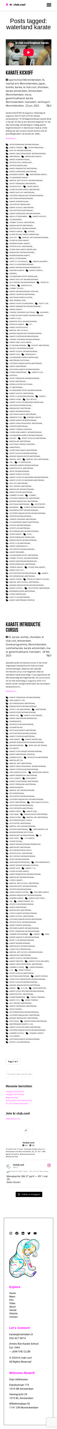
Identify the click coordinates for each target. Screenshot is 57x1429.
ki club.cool (29, 87)
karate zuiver (15, 579)
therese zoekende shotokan (22, 312)
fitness (12, 285)
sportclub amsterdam (19, 528)
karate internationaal (19, 159)
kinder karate (15, 309)
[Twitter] (29, 1233)
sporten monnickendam (20, 516)
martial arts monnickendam (35, 237)
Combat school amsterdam (21, 222)
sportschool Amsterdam (20, 246)
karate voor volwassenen (21, 303)
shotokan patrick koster (20, 297)
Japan (42, 83)
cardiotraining (36, 967)
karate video (15, 811)
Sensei (12, 1310)
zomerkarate (15, 721)
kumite (10, 87)
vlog (29, 534)
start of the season (18, 261)
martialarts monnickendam (22, 946)
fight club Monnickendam (21, 264)
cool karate (15, 778)
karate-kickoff (39, 216)
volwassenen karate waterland (23, 357)
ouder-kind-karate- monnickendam (25, 432)
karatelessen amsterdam (35, 1021)
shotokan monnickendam (21, 198)
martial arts (15, 459)
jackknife (44, 312)
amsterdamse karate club (21, 1024)
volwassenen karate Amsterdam (24, 522)
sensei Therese (31, 1000)
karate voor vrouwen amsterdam (24, 1027)
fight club (43, 303)
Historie (13, 1313)
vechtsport (40, 504)
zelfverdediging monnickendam (23, 531)
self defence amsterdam (20, 486)
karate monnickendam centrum (23, 291)
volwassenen (15, 219)
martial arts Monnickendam (22, 83)
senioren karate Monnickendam (23, 465)
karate (18, 87)
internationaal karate (19, 243)
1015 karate (14, 1036)
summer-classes (16, 967)
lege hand (14, 814)
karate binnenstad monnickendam (24, 306)
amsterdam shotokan (19, 360)
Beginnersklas (12, 1097)
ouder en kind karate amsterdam (24, 189)
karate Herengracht (18, 546)
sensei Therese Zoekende (20, 925)
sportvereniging (35, 147)
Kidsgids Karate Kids (15, 1091)
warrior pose (15, 417)
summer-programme (18, 934)
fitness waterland (17, 594)
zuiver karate (15, 534)
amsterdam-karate (38, 174)
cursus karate (15, 880)
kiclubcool (31, 399)
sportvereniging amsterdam (22, 564)
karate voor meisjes (33, 715)
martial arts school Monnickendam (25, 180)
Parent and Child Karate (20, 342)
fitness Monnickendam (34, 507)
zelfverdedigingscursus (20, 850)
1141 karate (29, 838)
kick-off (13, 237)
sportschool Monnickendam (25, 79)
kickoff (12, 438)
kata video (14, 838)
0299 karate (31, 778)
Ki (43, 79)
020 (10, 901)
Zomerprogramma (16, 644)
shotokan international (20, 405)
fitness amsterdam (17, 372)
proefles (44, 282)
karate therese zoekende (20, 429)
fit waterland (24, 462)
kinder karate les (25, 901)
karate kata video (37, 898)
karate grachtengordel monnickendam (27, 153)
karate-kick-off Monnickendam (23, 279)
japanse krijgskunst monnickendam (25, 333)
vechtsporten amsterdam (21, 210)
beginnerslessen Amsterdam (22, 591)
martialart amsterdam (19, 441)
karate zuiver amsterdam (20, 492)
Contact (13, 1316)
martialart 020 (16, 760)
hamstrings (14, 447)
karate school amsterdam (21, 207)
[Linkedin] (22, 1233)
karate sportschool (18, 327)
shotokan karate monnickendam (24, 369)
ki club (24, 988)
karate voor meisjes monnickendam (25, 751)
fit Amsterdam (15, 387)
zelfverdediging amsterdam (22, 576)
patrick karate (15, 231)
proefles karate (16, 324)
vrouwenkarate (42, 862)
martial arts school (18, 330)
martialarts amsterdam (20, 910)
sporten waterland (18, 165)
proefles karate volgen (38, 579)
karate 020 (14, 715)
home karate (33, 186)
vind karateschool (18, 772)
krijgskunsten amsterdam (21, 225)
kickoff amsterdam (40, 345)
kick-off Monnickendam (20, 150)
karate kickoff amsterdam (21, 393)
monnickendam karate (19, 255)
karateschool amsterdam (21, 468)
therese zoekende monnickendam (24, 339)
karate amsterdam (16, 91)
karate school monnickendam (23, 351)
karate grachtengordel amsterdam (25, 423)
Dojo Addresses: (18, 1379)
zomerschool (15, 757)
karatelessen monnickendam (22, 712)
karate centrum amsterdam (22, 294)
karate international (19, 201)
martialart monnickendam (21, 489)
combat (32, 495)
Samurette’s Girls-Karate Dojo (19, 1100)
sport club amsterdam (19, 543)
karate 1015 (14, 1000)
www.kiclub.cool (13, 1118)
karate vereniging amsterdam (22, 171)
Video (12, 1303)
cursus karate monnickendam (23, 913)
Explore (14, 1287)
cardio (42, 396)
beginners (13, 507)
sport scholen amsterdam (34, 438)
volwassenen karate (18, 177)
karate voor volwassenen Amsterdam (26, 480)
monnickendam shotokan (21, 832)
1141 (11, 970)
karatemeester (39, 988)
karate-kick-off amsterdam (21, 192)
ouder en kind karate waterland (24, 234)
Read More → (12, 138)
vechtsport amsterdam (38, 588)
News (12, 1296)
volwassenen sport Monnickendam (25, 390)
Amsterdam (35, 91)
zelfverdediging (16, 793)
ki (40, 835)
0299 (47, 934)
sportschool (15, 186)
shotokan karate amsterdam (22, 414)
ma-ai (28, 94)
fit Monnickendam (17, 345)
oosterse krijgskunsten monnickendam (27, 513)
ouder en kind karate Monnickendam (26, 315)
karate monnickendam (19, 411)
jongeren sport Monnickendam (23, 510)
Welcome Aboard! (22, 1373)
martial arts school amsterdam (24, 582)
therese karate (16, 567)
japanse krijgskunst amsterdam (23, 501)
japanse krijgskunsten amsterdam (24, 456)
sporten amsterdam (18, 426)
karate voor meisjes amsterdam (23, 781)
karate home (15, 399)
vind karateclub (40, 829)
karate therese (16, 147)
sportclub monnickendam (21, 348)
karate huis (14, 354)
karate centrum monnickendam (23, 336)
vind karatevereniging (19, 862)
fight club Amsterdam (19, 597)
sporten (13, 375)
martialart (30, 102)
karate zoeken (41, 976)
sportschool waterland (20, 162)
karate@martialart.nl (21, 1334)
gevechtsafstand (15, 98)
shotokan (42, 87)
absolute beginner (17, 258)
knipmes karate (34, 417)
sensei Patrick (25, 970)
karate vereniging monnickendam (24, 213)
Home (12, 1293)
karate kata (14, 868)
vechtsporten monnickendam (22, 573)
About (12, 1306)
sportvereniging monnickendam (24, 144)
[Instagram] (10, 1233)
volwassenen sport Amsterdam (23, 555)
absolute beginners (18, 216)
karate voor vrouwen (39, 961)
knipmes (13, 273)
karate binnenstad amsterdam (23, 168)
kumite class (15, 318)
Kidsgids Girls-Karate (15, 1094)
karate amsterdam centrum (22, 600)
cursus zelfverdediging (20, 949)
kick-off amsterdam (18, 483)
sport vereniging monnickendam (24, 378)
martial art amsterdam (37, 817)
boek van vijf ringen (38, 745)
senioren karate (16, 270)
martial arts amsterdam (37, 459)
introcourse (15, 817)
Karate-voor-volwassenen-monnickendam (28, 477)
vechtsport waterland (19, 204)
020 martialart (16, 727)
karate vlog (37, 372)
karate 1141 (30, 868)
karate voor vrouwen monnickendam (26, 991)
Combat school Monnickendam (23, 558)
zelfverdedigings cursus (20, 820)
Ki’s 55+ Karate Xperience (17, 1103)
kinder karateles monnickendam (24, 937)
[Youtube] (35, 1233)
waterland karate (33, 156)
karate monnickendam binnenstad (24, 267)
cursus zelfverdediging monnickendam (27, 979)
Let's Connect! (19, 1328)
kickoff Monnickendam (20, 525)
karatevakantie (16, 787)
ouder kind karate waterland (22, 249)
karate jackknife (40, 261)
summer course (16, 495)
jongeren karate (16, 174)
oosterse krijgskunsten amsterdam (25, 363)
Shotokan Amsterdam (19, 504)
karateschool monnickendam (23, 321)
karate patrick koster (19, 474)
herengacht (30, 354)
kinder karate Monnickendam (22, 420)
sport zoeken (15, 1009)
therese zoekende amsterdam (22, 519)
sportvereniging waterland (22, 537)
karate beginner (16, 552)
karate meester (16, 961)
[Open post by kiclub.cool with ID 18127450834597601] (29, 1172)
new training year (17, 300)
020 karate (14, 748)
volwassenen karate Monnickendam (25, 435)
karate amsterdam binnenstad (23, 561)
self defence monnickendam (22, 282)
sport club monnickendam (21, 396)
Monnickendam (15, 94)
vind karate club (17, 700)
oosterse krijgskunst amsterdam (24, 498)
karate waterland (33, 739)
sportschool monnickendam (22, 228)
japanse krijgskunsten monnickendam (26, 585)
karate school (16, 588)
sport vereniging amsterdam (22, 183)
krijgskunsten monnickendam (22, 540)
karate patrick (36, 270)
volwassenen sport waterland (23, 276)
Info (11, 1299)
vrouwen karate (41, 892)
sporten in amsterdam (38, 757)
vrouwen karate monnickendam (24, 928)
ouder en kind (15, 841)
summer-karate (16, 898)
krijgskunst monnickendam (21, 252)
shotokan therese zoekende (22, 444)
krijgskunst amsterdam (20, 408)
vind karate (14, 739)
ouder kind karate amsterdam (23, 450)
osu (11, 462)
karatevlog (26, 285)
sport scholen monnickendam (23, 453)
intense (31, 231)
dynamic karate (36, 1033)
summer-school (16, 1033)
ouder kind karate (36, 567)
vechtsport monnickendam (21, 549)
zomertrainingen (17, 997)
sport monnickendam (19, 471)
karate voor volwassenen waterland (26, 402)
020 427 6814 (17, 1338)
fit (30, 324)
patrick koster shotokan (20, 384)
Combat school (16, 288)
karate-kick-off (16, 570)
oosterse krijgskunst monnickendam (26, 195)
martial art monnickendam (21, 790)
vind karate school (40, 802)
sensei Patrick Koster (18, 892)
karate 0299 (31, 811)
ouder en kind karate (19, 240)
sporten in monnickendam (21, 724)
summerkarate (14, 648)
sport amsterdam (17, 381)
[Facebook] (16, 1233)
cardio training (37, 997)
